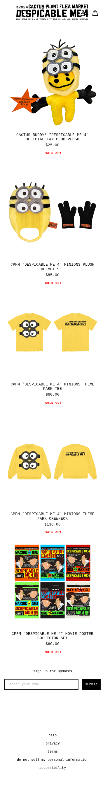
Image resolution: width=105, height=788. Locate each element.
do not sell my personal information (52, 760)
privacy (53, 744)
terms (53, 752)
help (52, 735)
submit (91, 684)
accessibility (52, 768)
